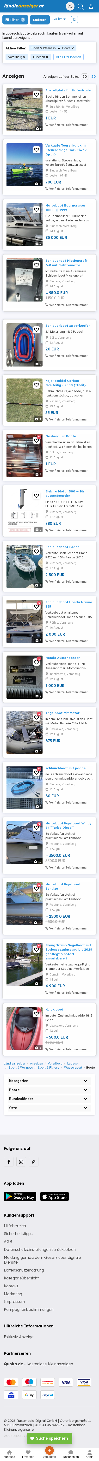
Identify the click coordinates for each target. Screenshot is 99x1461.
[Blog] (33, 1161)
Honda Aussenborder (62, 658)
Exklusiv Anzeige (19, 1336)
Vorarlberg (15, 57)
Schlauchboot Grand (62, 547)
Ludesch (39, 57)
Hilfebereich (15, 1225)
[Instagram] (21, 1161)
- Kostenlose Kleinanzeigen (38, 1363)
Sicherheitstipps (18, 1233)
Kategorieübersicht (21, 1278)
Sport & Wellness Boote (50, 48)
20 (85, 76)
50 (93, 76)
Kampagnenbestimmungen (29, 1309)
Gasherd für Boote (60, 436)
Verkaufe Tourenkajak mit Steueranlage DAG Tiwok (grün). (66, 149)
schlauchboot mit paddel (66, 768)
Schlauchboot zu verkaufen (67, 325)
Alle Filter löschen (68, 57)
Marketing (13, 1293)
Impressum (14, 1301)
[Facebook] (8, 1161)
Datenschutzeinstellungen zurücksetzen (40, 1249)
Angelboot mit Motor (62, 713)
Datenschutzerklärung (24, 1270)
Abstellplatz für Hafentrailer (68, 90)
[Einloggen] (91, 4)
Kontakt (11, 1286)
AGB (8, 1241)
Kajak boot (54, 1009)
